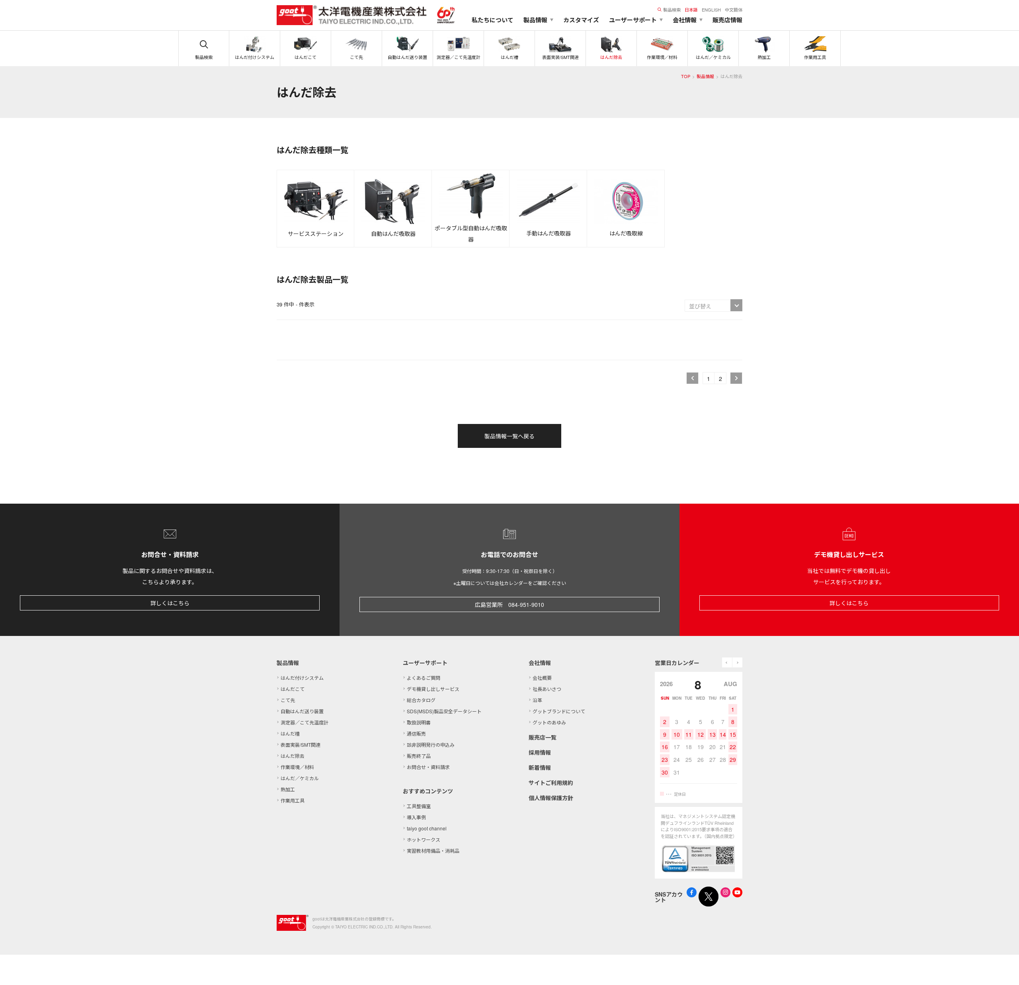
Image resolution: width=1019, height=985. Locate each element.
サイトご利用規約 (551, 783)
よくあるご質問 (423, 677)
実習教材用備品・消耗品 (433, 850)
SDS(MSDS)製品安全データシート (444, 711)
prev (727, 662)
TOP (685, 76)
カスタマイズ (581, 20)
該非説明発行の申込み (431, 744)
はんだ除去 (293, 755)
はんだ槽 (290, 733)
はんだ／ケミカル (300, 778)
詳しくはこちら (169, 603)
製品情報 (705, 76)
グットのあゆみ (549, 722)
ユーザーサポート (425, 662)
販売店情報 (727, 20)
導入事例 (416, 817)
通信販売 (416, 733)
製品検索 (672, 9)
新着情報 (540, 767)
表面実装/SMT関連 (300, 744)
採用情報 (540, 752)
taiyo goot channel (427, 828)
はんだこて (293, 688)
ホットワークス (423, 839)
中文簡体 (733, 9)
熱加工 (288, 789)
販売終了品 (419, 755)
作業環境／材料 (297, 766)
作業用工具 (293, 800)
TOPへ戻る (1003, 969)
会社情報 (540, 662)
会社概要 (542, 677)
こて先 (288, 700)
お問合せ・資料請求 (428, 766)
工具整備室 (419, 806)
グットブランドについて (559, 711)
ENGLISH (711, 9)
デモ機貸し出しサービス (433, 688)
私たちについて (492, 20)
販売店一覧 (542, 737)
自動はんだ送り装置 (302, 711)
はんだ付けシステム (302, 677)
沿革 (537, 700)
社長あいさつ (547, 688)
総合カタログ (421, 700)
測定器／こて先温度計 (304, 722)
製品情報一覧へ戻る (509, 436)
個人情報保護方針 (551, 798)
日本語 (691, 9)
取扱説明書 (419, 722)
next (737, 662)
